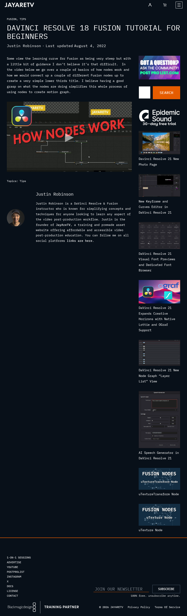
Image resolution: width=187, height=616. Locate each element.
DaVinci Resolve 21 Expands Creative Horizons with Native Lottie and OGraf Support (157, 319)
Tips (23, 19)
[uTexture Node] (159, 516)
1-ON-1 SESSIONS (19, 557)
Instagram (14, 576)
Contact (12, 595)
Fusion (11, 19)
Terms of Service (167, 607)
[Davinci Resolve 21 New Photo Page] (159, 143)
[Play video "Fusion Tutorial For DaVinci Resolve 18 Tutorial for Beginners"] (69, 137)
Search (166, 92)
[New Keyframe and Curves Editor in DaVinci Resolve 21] (159, 186)
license (12, 591)
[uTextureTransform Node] (159, 480)
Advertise (14, 562)
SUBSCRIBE (166, 589)
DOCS (10, 586)
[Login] (150, 5)
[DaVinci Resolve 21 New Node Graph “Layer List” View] (159, 354)
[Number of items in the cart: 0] (165, 5)
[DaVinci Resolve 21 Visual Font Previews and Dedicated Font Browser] (159, 236)
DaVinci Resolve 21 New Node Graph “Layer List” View (159, 375)
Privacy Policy (139, 607)
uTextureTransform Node (159, 494)
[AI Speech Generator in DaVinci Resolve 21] (159, 420)
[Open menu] (179, 5)
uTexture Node (150, 530)
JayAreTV (63, 225)
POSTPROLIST (15, 571)
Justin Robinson (24, 45)
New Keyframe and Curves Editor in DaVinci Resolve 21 (155, 207)
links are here (79, 241)
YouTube (12, 567)
